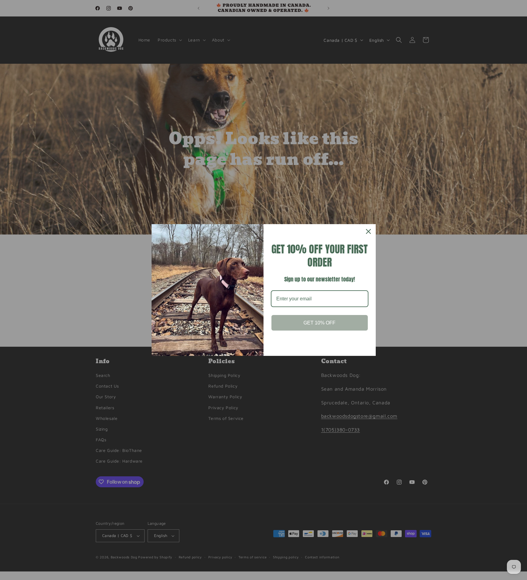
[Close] (368, 231)
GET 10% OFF (319, 322)
